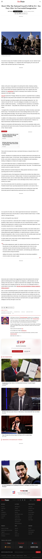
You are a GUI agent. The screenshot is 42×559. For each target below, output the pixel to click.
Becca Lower (4, 436)
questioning (10, 91)
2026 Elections (17, 506)
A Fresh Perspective (24, 317)
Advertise (16, 530)
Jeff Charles (10, 11)
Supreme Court (17, 521)
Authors (2, 517)
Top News (3, 506)
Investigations (3, 512)
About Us (16, 528)
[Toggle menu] (2, 1)
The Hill (3, 95)
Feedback (14, 555)
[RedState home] (5, 500)
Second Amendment (18, 523)
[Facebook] (22, 500)
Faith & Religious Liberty (19, 514)
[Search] (40, 1)
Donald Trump (17, 510)
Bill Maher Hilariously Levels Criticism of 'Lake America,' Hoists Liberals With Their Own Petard (20, 411)
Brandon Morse (31, 514)
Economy (16, 512)
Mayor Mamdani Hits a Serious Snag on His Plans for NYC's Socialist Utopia (17, 435)
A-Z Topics (17, 504)
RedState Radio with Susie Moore (6, 530)
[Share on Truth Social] (18, 13)
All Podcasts (3, 535)
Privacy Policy (9, 555)
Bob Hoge (30, 517)
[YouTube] (25, 500)
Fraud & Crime (17, 517)
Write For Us (17, 535)
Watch (2, 510)
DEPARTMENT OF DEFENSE (6, 313)
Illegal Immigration (18, 519)
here (22, 328)
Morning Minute (4, 514)
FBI (13, 313)
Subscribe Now (27, 351)
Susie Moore (30, 510)
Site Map (25, 555)
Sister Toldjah (30, 519)
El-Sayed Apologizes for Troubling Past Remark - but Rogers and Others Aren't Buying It (20, 486)
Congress (16, 508)
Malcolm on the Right (4, 528)
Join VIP (29, 528)
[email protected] (13, 333)
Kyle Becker (4, 385)
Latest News (3, 508)
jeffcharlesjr (24, 330)
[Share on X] (15, 13)
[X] (18, 500)
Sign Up (38, 552)
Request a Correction (20, 555)
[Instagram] (20, 500)
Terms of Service (3, 555)
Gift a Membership (31, 530)
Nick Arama (4, 413)
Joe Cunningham (31, 512)
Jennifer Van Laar (31, 508)
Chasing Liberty (36, 318)
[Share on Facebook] (20, 13)
